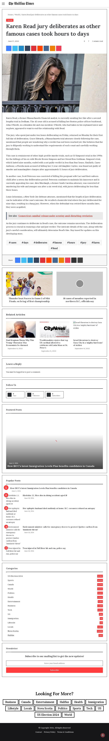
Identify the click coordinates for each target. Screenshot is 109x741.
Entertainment (14, 601)
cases (13, 242)
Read (55, 248)
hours (72, 242)
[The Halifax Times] (21, 3)
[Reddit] (40, 48)
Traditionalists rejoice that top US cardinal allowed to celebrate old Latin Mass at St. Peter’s (54, 344)
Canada (11, 584)
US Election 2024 (15, 576)
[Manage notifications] (103, 735)
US (9, 614)
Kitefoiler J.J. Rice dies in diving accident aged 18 (45, 495)
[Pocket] (58, 48)
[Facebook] (8, 48)
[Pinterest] (33, 48)
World (17, 15)
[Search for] (105, 5)
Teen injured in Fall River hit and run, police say (44, 548)
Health (10, 597)
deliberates (41, 242)
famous (58, 242)
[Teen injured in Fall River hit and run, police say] (13, 552)
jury (84, 242)
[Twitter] (15, 48)
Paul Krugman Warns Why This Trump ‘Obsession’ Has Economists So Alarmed (20, 342)
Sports (11, 580)
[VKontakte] (46, 48)
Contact (38, 732)
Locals (10, 627)
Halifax (11, 635)
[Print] (80, 260)
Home (10, 15)
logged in (20, 372)
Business (11, 606)
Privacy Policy (49, 732)
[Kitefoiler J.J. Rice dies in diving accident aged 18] (13, 499)
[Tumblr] (27, 48)
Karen (96, 242)
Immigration (13, 618)
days (26, 242)
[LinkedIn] (21, 48)
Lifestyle (11, 623)
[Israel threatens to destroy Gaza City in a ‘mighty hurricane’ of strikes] (88, 329)
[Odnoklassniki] (52, 48)
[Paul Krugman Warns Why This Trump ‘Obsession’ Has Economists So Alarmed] (21, 329)
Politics (11, 593)
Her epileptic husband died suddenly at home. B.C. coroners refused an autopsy (59, 508)
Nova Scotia (13, 631)
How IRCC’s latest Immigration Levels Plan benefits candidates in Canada (50, 466)
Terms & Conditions (65, 732)
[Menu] (3, 5)
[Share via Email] (74, 260)
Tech (10, 610)
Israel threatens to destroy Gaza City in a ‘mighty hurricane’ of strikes (88, 342)
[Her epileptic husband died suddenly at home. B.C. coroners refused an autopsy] (13, 515)
